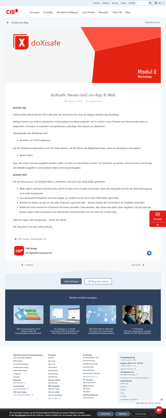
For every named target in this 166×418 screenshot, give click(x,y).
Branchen (104, 12)
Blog (128, 12)
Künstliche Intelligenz (67, 12)
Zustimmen (105, 414)
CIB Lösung (23, 238)
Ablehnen (123, 414)
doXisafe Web (20, 174)
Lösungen (35, 12)
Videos (123, 3)
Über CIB (117, 12)
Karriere (97, 3)
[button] (149, 253)
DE (44, 238)
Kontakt (132, 3)
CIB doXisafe (36, 238)
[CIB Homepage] (12, 11)
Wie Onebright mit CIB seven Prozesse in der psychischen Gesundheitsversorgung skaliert (101, 331)
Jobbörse (105, 3)
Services (115, 3)
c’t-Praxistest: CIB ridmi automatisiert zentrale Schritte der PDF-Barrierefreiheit (137, 331)
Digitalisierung (152, 22)
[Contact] (158, 214)
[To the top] (158, 224)
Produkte (48, 12)
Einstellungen (20, 415)
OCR (36, 140)
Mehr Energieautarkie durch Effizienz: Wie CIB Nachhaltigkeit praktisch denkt (28, 331)
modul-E (102, 121)
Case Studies (88, 12)
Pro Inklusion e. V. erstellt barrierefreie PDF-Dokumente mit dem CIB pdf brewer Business (65, 331)
